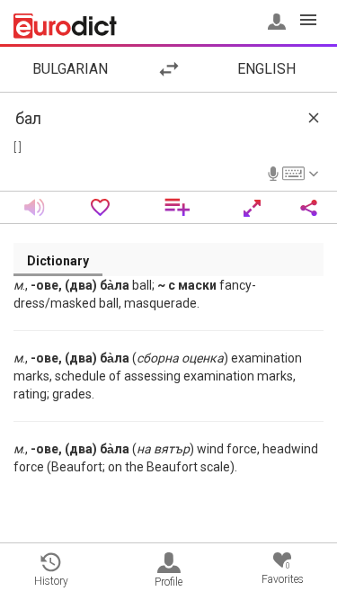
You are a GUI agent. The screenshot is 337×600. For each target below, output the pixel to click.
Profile (168, 582)
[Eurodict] (65, 26)
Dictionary (58, 261)
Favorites (283, 573)
